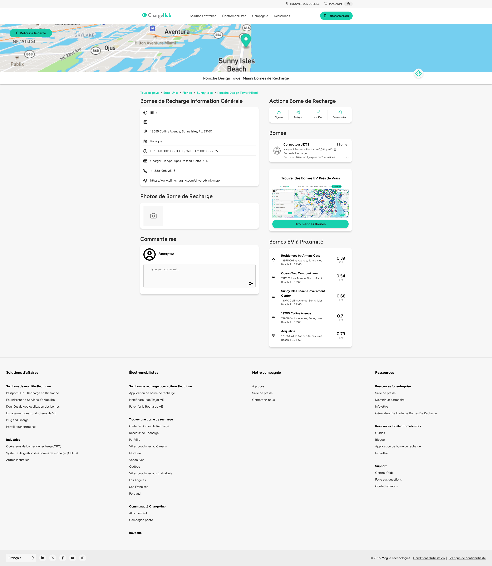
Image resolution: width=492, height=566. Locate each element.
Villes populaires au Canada (148, 446)
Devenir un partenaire (390, 400)
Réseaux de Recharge (144, 433)
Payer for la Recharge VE (146, 406)
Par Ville (134, 439)
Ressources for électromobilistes (398, 426)
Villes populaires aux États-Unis (150, 473)
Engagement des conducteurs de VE (31, 413)
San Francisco (138, 487)
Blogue (380, 439)
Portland (134, 493)
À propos (258, 386)
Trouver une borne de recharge (151, 419)
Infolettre (381, 406)
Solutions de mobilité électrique (28, 386)
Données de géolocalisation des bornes (33, 406)
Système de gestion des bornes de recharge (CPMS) (42, 453)
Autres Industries (17, 460)
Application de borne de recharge (152, 393)
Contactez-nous (263, 400)
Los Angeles (137, 480)
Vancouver (136, 460)
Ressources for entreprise (393, 386)
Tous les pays (149, 93)
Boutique (135, 533)
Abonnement (138, 513)
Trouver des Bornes (310, 224)
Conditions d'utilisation (429, 558)
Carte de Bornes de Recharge (149, 426)
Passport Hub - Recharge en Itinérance (32, 393)
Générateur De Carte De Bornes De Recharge (406, 413)
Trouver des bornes (305, 4)
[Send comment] (251, 283)
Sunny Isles (205, 93)
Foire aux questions (388, 479)
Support (381, 466)
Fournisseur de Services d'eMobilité (30, 400)
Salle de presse (262, 393)
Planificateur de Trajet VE (146, 400)
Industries (13, 439)
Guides (380, 433)
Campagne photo (141, 520)
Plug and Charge (17, 420)
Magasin (335, 4)
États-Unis (170, 93)
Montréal (135, 453)
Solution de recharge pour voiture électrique (160, 386)
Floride (187, 93)
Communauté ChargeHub (147, 506)
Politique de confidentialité (467, 558)
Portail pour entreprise (21, 427)
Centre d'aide (384, 473)
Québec (134, 466)
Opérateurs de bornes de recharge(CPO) (33, 446)
